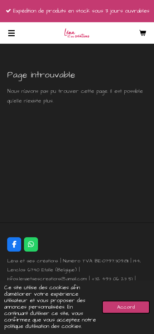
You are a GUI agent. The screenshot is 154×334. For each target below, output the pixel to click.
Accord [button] (126, 307)
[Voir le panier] (142, 33)
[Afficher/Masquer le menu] (11, 33)
